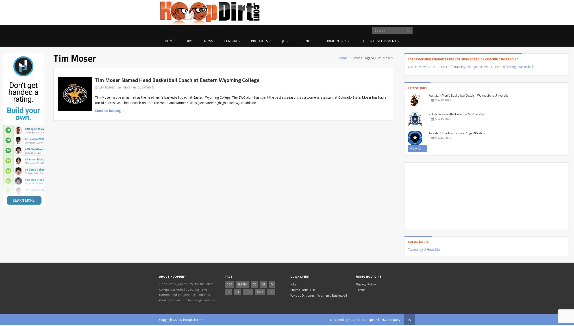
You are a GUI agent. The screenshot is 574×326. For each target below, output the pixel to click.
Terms (360, 290)
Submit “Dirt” (335, 41)
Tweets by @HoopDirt (424, 249)
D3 (263, 284)
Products (259, 41)
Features (232, 41)
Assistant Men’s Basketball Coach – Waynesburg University (469, 95)
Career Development (378, 41)
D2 (255, 284)
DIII (237, 292)
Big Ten (242, 284)
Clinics (307, 41)
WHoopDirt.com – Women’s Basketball (318, 295)
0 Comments (145, 87)
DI (272, 284)
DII (228, 292)
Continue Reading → (110, 110)
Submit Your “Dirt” (303, 290)
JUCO (248, 292)
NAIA (260, 292)
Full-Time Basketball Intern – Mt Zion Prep (457, 114)
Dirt (189, 41)
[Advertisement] (379, 11)
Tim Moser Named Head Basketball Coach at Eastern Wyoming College (177, 80)
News (208, 41)
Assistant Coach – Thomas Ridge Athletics (457, 133)
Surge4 (354, 319)
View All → (417, 148)
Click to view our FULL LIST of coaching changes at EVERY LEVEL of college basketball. (471, 67)
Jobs (285, 41)
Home (169, 41)
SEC (271, 292)
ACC (229, 284)
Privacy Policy (366, 284)
